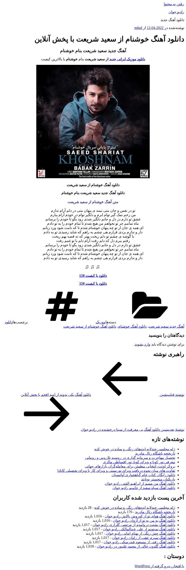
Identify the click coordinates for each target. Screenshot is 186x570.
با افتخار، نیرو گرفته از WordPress (159, 566)
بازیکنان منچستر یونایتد (158, 479)
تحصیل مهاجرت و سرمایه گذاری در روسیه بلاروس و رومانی (130, 458)
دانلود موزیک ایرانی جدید (127, 59)
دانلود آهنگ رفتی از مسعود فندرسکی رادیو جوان (139, 542)
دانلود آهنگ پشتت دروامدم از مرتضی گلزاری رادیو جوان (134, 525)
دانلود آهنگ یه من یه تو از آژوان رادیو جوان (144, 520)
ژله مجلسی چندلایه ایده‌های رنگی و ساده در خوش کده (134, 449)
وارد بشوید (142, 344)
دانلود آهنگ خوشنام (132, 326)
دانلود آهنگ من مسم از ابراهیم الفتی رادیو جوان (140, 483)
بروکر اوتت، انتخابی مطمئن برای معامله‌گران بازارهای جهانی (130, 466)
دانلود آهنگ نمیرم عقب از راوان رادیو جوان (143, 538)
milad (138, 28)
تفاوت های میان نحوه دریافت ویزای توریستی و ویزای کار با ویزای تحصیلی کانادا (116, 471)
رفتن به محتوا (174, 4)
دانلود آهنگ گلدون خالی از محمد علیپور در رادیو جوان (136, 546)
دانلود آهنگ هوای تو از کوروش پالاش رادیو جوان (140, 516)
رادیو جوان (176, 12)
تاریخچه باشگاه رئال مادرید (155, 453)
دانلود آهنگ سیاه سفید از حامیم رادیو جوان (144, 488)
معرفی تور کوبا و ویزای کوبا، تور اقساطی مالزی (139, 462)
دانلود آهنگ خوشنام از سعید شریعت (89, 326)
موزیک (100, 322)
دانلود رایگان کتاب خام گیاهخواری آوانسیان (143, 475)
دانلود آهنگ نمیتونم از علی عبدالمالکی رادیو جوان (139, 529)
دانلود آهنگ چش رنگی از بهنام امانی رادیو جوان (140, 533)
